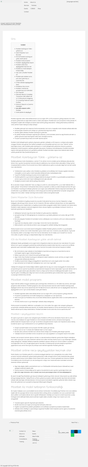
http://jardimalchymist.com (30, 152)
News (33, 431)
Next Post (75, 422)
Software (21, 436)
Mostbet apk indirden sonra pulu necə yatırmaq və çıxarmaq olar (24, 78)
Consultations (23, 439)
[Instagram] (76, 431)
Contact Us (22, 431)
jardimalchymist (41, 245)
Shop (39, 8)
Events (26, 8)
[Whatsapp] (72, 435)
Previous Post (14, 422)
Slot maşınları (20, 92)
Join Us (34, 443)
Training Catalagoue (35, 439)
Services (26, 5)
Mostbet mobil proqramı (23, 60)
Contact (26, 12)
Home (26, 2)
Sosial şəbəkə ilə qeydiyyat (23, 112)
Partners (34, 5)
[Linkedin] (72, 431)
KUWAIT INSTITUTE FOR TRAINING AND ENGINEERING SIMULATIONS (11, 24)
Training (21, 441)
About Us (33, 2)
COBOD (33, 8)
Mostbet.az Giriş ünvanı (22, 86)
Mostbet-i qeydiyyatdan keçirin (25, 62)
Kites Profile (35, 436)
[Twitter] (79, 431)
